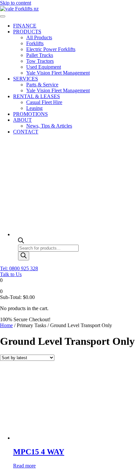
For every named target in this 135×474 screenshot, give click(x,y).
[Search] (23, 256)
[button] (19, 268)
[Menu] (2, 16)
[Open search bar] (21, 241)
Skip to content (15, 3)
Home (6, 325)
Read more (24, 465)
